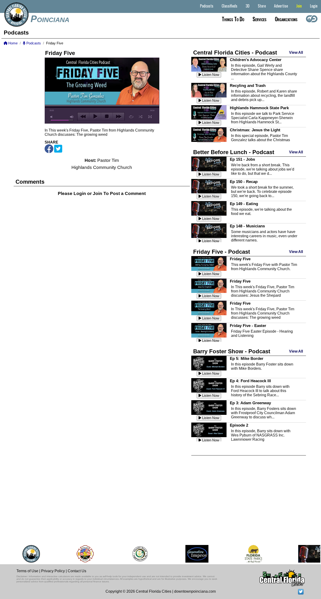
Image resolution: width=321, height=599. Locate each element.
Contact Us (77, 571)
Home (12, 43)
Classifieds (229, 6)
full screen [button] (150, 117)
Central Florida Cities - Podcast (235, 52)
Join (299, 6)
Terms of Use (27, 571)
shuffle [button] (141, 117)
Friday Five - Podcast (221, 252)
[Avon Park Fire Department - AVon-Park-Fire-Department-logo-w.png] (80, 554)
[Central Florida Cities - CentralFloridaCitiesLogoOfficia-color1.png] (26, 554)
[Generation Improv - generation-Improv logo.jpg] (192, 554)
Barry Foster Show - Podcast (231, 351)
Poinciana (50, 19)
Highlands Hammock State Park (259, 107)
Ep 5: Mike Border (246, 358)
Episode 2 (239, 425)
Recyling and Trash (248, 85)
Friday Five (240, 259)
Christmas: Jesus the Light (255, 130)
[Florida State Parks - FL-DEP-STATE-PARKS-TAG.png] (248, 554)
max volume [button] (72, 117)
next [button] (118, 117)
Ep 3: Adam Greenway (250, 403)
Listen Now (210, 75)
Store (262, 6)
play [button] (95, 117)
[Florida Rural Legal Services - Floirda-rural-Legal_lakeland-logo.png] (134, 554)
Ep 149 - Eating (244, 203)
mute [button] (52, 117)
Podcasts (206, 6)
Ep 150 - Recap (244, 181)
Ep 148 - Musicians (247, 226)
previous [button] (83, 117)
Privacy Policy (53, 571)
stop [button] (107, 117)
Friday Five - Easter (248, 325)
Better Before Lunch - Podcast (233, 152)
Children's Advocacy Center (256, 59)
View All (296, 52)
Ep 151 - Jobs (242, 159)
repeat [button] (131, 117)
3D (248, 6)
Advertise (281, 6)
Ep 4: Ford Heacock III (250, 380)
